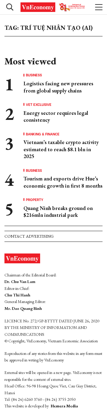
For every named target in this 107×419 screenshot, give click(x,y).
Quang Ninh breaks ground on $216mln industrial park (58, 211)
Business (34, 74)
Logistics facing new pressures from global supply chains (58, 87)
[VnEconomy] (53, 7)
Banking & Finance (42, 134)
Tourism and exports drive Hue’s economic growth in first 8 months (63, 182)
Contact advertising (29, 236)
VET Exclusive (38, 104)
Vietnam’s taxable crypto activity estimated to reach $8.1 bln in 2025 (61, 149)
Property (34, 199)
